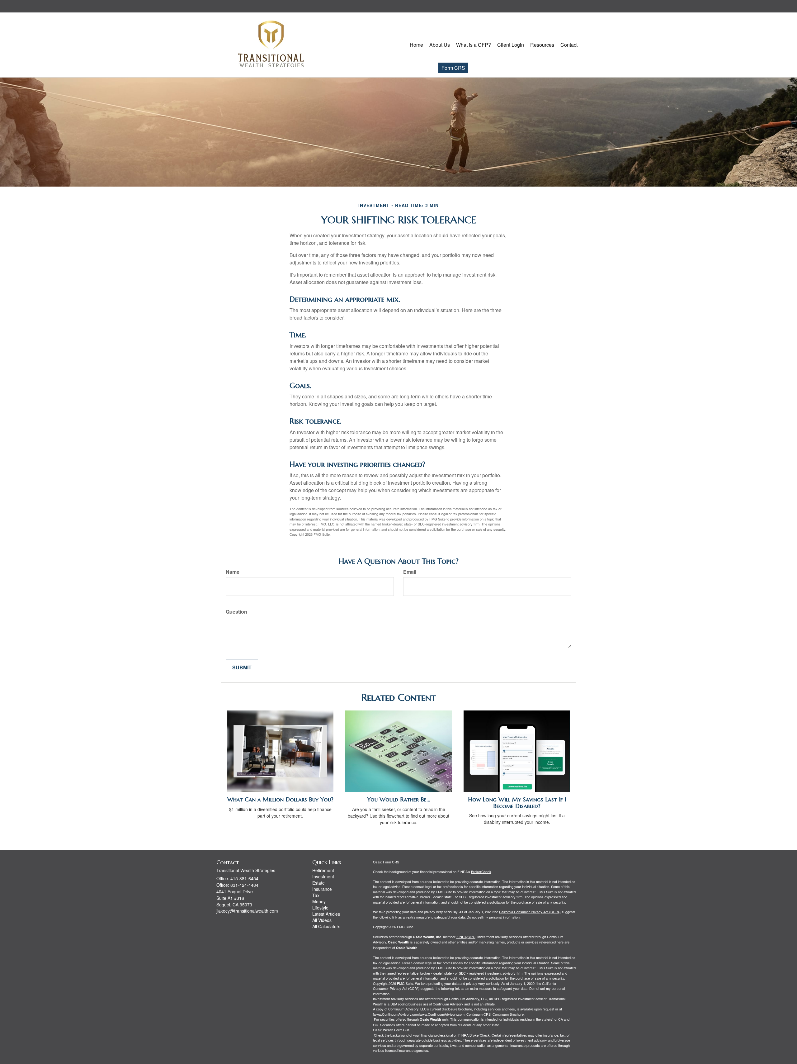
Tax (315, 895)
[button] (439, 45)
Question (236, 611)
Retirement (323, 870)
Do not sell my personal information (493, 916)
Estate (318, 883)
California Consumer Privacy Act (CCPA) (530, 911)
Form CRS (453, 67)
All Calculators (326, 926)
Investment (323, 876)
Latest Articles (326, 914)
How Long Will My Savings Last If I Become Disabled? (517, 803)
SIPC (471, 936)
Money (319, 901)
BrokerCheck (481, 871)
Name (232, 571)
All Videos (322, 920)
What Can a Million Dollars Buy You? (280, 799)
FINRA (461, 936)
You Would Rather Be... (398, 799)
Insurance (322, 889)
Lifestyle (320, 908)
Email (409, 571)
